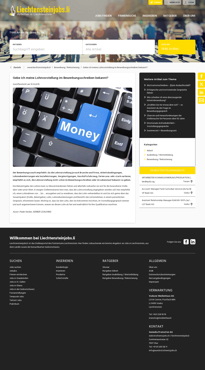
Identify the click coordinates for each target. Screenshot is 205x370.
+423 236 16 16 (159, 314)
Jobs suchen (15, 267)
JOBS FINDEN (103, 15)
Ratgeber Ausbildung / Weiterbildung (120, 274)
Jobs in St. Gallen (17, 282)
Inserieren (60, 271)
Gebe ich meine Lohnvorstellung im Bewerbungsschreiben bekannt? (115, 67)
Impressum (154, 282)
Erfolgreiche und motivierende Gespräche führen (167, 91)
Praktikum (14, 304)
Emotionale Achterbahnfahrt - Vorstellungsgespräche (161, 124)
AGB (151, 271)
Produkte (60, 274)
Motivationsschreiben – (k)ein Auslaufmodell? (169, 85)
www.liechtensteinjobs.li (39, 67)
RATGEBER (170, 15)
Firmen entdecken (18, 274)
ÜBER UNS (189, 15)
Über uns (153, 267)
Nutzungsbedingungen (160, 278)
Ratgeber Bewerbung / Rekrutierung (119, 278)
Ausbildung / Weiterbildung (160, 155)
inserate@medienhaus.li (160, 318)
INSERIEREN (150, 15)
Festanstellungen (18, 293)
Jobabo (13, 271)
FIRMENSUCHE (127, 15)
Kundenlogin (62, 267)
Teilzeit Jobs (16, 300)
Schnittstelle (62, 278)
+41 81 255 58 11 (160, 347)
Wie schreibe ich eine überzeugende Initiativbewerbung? (164, 98)
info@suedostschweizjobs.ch (163, 350)
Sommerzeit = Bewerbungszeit (162, 130)
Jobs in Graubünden (19, 278)
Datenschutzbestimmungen (162, 274)
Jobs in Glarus (16, 285)
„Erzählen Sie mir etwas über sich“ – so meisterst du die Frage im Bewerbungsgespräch (165, 108)
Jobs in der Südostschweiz (22, 289)
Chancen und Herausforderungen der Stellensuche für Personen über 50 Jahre (166, 117)
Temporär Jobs (17, 296)
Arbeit (150, 150)
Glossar (105, 267)
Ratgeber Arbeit (110, 271)
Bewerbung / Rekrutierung (66, 67)
